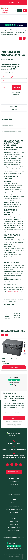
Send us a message (14, 472)
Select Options (14, 367)
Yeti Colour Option (7, 73)
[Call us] (25, 10)
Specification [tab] (7, 125)
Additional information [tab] (11, 131)
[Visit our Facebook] (7, 464)
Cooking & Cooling (7, 32)
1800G (16, 292)
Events (14, 488)
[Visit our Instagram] (11, 464)
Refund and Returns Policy (14, 509)
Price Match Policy (14, 530)
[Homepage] (5, 10)
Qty (4, 88)
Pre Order (16, 88)
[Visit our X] (20, 464)
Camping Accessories (18, 30)
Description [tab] (7, 119)
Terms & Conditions (14, 527)
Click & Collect (14, 506)
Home (3, 30)
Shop (8, 30)
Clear (3, 80)
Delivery (14, 503)
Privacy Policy (14, 521)
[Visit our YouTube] (16, 464)
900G (9, 292)
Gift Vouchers (14, 485)
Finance (14, 491)
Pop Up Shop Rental (14, 494)
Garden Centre (14, 481)
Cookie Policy (14, 524)
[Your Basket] (15, 10)
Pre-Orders (14, 512)
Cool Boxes (18, 32)
